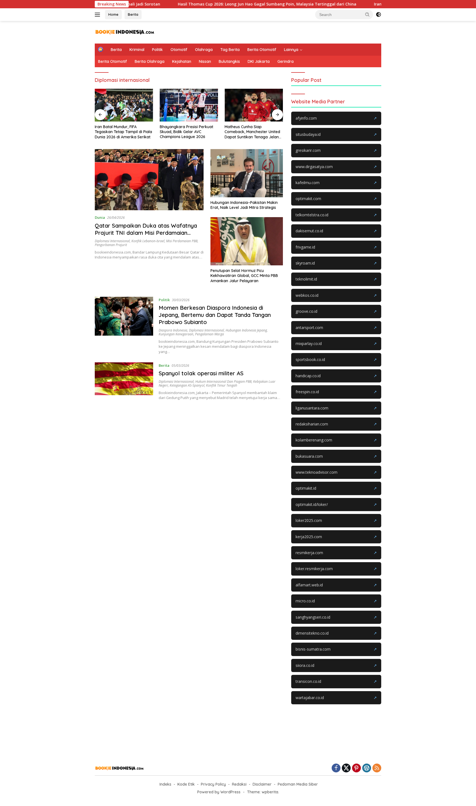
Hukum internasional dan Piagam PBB (223, 381)
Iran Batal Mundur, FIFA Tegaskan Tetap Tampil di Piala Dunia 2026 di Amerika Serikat (123, 131)
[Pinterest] (356, 768)
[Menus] (98, 14)
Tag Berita (230, 49)
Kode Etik (186, 784)
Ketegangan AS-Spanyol (187, 385)
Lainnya (291, 49)
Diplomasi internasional (112, 241)
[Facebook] (336, 768)
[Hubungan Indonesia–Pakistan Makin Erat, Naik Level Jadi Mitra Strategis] (246, 173)
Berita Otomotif (261, 49)
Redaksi (239, 784)
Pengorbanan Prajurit (111, 244)
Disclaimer (262, 784)
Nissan (205, 61)
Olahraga (204, 49)
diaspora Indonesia (173, 330)
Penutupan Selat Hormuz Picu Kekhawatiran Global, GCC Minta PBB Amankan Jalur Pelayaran (244, 275)
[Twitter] (346, 768)
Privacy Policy (213, 784)
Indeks (165, 784)
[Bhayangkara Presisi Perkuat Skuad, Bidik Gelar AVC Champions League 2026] (189, 105)
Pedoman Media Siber (298, 784)
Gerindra (285, 61)
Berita (133, 14)
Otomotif (179, 49)
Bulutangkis (229, 61)
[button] (367, 14)
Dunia (100, 217)
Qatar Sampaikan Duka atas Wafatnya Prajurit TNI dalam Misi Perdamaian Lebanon (146, 232)
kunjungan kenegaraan (176, 334)
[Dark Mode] (378, 14)
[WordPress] (366, 768)
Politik (157, 49)
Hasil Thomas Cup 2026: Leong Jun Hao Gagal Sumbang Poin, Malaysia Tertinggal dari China (240, 4)
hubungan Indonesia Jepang (246, 330)
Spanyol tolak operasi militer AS (201, 373)
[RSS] (376, 768)
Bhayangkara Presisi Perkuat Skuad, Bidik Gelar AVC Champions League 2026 (186, 131)
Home (113, 14)
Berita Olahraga (149, 61)
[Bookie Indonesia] (125, 31)
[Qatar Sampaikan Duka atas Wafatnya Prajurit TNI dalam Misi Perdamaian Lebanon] (149, 180)
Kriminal (136, 49)
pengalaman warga (209, 334)
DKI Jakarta (259, 61)
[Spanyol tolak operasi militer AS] (124, 381)
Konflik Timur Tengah (221, 385)
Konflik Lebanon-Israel (147, 241)
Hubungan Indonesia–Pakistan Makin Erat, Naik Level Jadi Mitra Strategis (244, 205)
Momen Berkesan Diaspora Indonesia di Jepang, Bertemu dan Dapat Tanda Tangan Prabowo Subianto (215, 314)
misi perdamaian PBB (182, 241)
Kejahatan (181, 61)
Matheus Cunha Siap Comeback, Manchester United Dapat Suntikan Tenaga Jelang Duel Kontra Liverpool (253, 131)
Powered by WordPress (218, 791)
